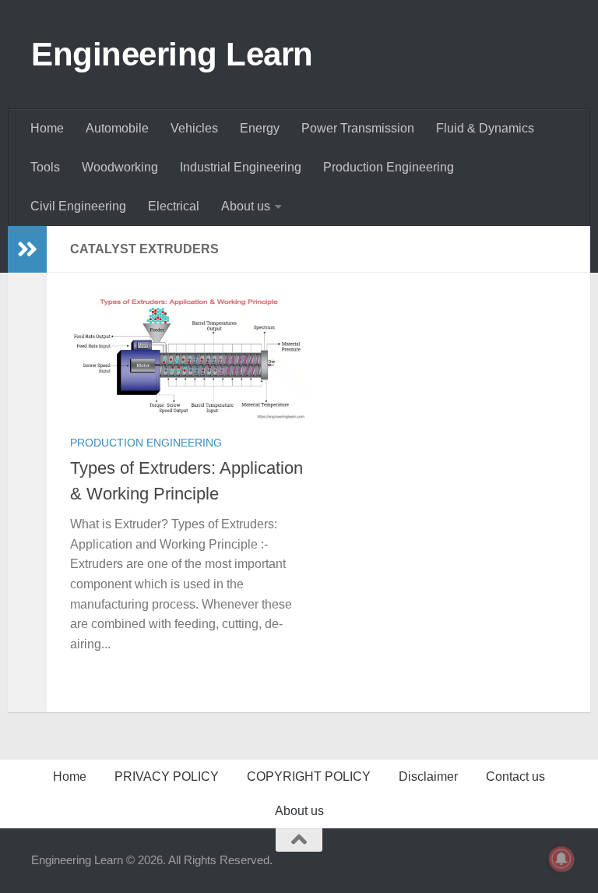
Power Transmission (357, 128)
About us (245, 206)
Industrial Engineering (240, 167)
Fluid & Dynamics (485, 128)
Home (47, 128)
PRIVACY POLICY (166, 776)
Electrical (173, 206)
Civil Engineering (78, 206)
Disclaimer (428, 776)
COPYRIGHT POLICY (309, 776)
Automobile (117, 128)
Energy (260, 128)
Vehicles (194, 128)
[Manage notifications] (561, 858)
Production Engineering (388, 167)
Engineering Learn (172, 54)
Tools (45, 167)
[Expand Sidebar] (27, 249)
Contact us (515, 776)
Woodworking (120, 167)
